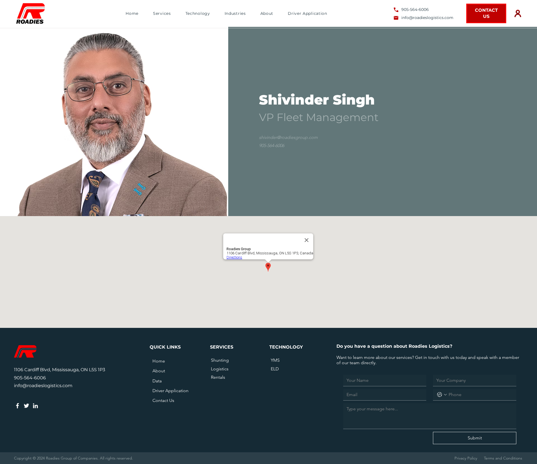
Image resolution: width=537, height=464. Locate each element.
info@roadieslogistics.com (427, 17)
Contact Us (163, 400)
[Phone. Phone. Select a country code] (441, 394)
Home (158, 361)
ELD (275, 368)
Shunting (220, 360)
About (158, 370)
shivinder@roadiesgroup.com (288, 137)
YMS (275, 360)
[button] (162, 13)
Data (157, 380)
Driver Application (170, 390)
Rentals (218, 377)
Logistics (220, 368)
